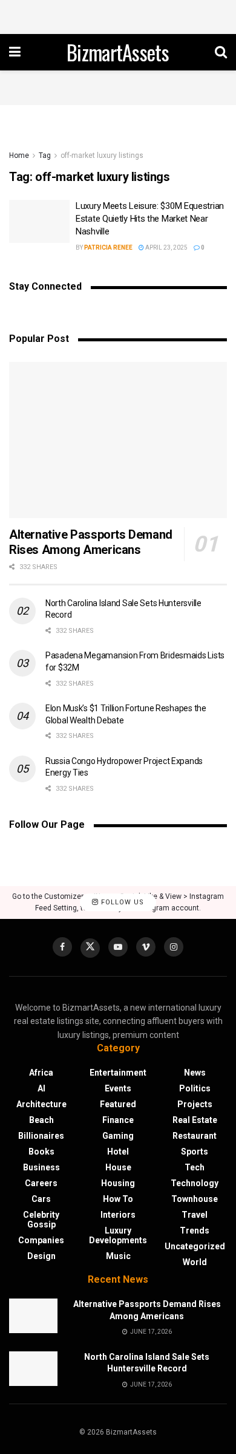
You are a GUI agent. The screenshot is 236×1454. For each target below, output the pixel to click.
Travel (195, 1215)
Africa (41, 1072)
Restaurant (194, 1136)
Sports (194, 1151)
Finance (118, 1120)
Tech (195, 1167)
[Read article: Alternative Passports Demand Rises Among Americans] (118, 440)
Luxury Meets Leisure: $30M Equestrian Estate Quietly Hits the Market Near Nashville (150, 218)
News (195, 1072)
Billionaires (41, 1136)
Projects (194, 1104)
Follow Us (121, 902)
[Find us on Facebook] (62, 947)
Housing (118, 1183)
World (195, 1262)
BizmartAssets (118, 52)
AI (41, 1088)
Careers (41, 1183)
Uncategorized (195, 1246)
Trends (194, 1230)
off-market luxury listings (102, 155)
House (118, 1167)
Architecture (41, 1104)
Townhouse (194, 1199)
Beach (41, 1120)
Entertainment (118, 1072)
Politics (195, 1088)
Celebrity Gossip (41, 1219)
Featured (118, 1104)
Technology (194, 1183)
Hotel (118, 1151)
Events (118, 1088)
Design (41, 1256)
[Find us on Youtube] (118, 947)
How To (118, 1199)
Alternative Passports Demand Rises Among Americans (90, 542)
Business (41, 1167)
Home (19, 155)
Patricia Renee (108, 247)
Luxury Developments (118, 1235)
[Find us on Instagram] (173, 947)
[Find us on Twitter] (90, 948)
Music (118, 1256)
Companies (41, 1240)
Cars (41, 1199)
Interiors (118, 1215)
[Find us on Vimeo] (146, 947)
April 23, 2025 (166, 247)
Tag (45, 155)
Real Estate (194, 1120)
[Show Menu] (15, 52)
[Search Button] (221, 52)
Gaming (118, 1136)
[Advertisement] (118, 15)
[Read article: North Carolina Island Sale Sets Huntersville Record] (33, 1368)
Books (41, 1151)
